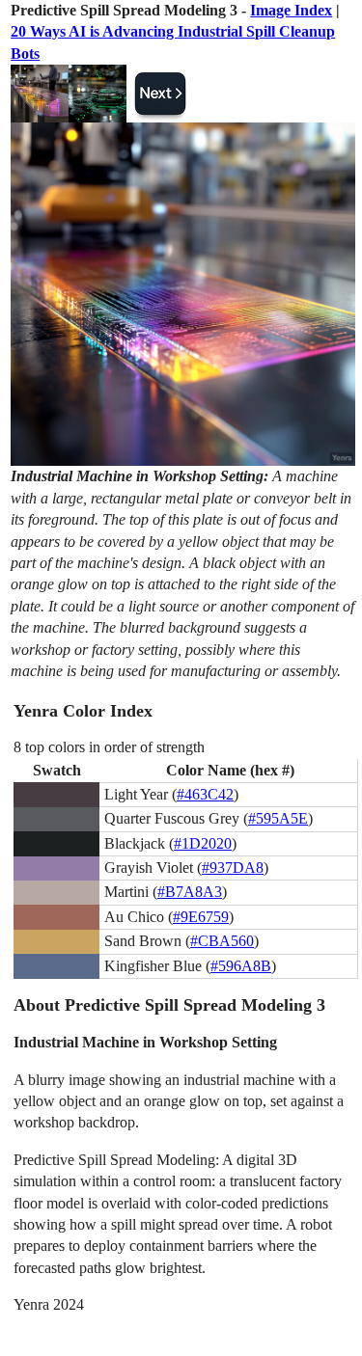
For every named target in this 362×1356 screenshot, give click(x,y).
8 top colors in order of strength (109, 747)
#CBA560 (222, 941)
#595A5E (278, 818)
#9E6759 (201, 917)
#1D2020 (203, 843)
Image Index (291, 10)
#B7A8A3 (189, 891)
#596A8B (240, 966)
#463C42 (205, 794)
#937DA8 (233, 867)
